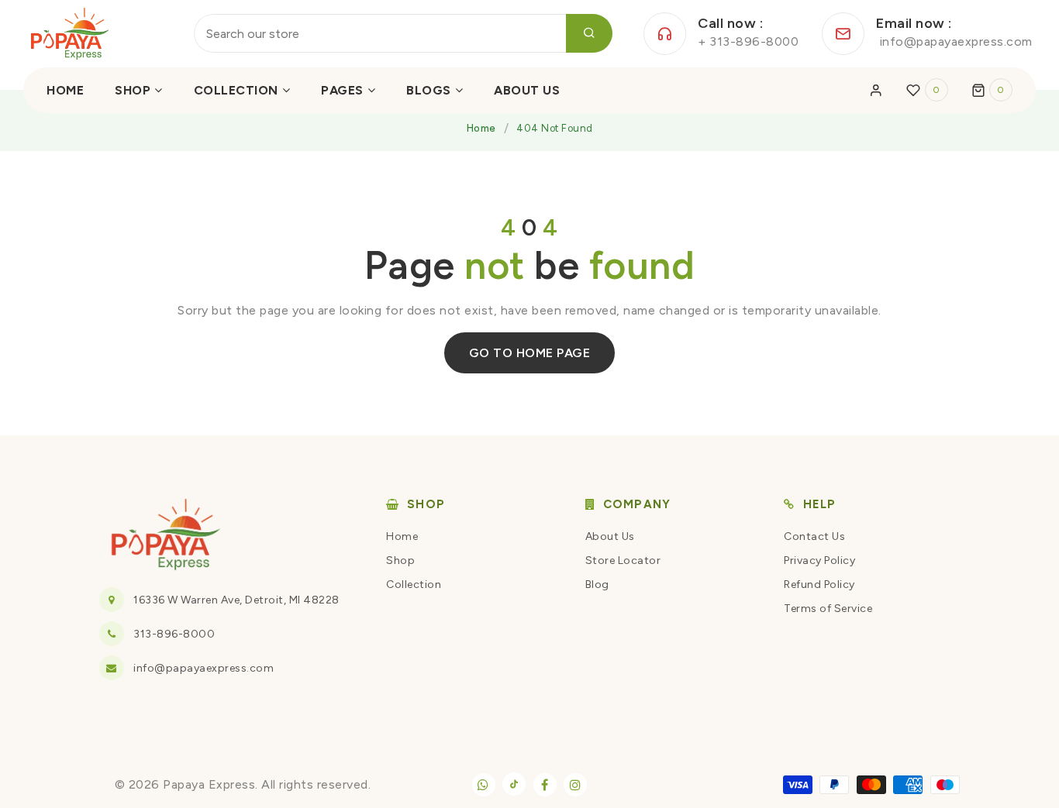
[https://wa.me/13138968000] (483, 784)
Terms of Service (828, 608)
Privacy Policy (819, 560)
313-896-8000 (174, 634)
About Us (610, 536)
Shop (400, 560)
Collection (413, 584)
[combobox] (403, 33)
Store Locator (623, 560)
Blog (597, 584)
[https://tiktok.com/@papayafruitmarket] (514, 784)
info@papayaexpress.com (203, 668)
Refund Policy (819, 584)
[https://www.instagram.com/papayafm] (575, 784)
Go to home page (530, 353)
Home (481, 128)
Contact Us (814, 536)
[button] (992, 89)
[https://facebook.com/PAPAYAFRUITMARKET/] (545, 784)
